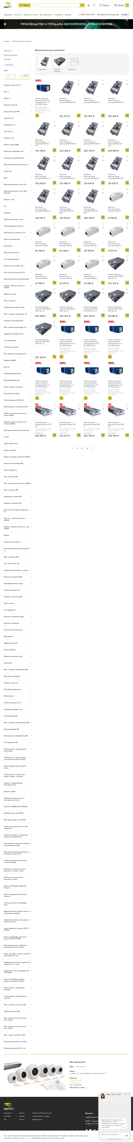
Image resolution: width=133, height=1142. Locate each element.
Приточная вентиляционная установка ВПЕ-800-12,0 (67, 100)
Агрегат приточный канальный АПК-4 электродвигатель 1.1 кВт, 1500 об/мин (66, 384)
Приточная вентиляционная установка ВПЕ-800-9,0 (115, 176)
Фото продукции (45, 14)
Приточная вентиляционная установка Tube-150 (65, 276)
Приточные (7, 51)
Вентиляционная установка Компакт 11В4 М (67, 424)
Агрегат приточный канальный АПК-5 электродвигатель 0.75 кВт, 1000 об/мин (67, 343)
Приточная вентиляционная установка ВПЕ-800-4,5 (43, 209)
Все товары (7, 1116)
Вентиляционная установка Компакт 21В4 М (92, 424)
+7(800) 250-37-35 (92, 1117)
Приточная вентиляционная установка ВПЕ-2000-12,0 (115, 143)
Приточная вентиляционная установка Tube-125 (41, 276)
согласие (28, 1138)
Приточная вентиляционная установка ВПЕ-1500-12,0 (42, 143)
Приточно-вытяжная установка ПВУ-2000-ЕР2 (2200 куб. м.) (91, 309)
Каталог (26, 5)
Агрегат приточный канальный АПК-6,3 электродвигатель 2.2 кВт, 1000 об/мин (115, 384)
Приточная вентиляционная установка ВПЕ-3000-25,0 (66, 210)
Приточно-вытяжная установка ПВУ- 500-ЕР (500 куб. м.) (115, 276)
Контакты (68, 14)
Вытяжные (7, 59)
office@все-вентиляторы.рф (108, 14)
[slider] (6, 79)
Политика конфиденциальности (42, 1113)
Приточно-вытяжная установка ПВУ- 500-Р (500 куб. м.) (115, 309)
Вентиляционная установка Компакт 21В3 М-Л (116, 424)
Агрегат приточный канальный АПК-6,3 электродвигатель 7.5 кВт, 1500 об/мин (91, 384)
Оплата (21, 1119)
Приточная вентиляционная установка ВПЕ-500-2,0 (67, 176)
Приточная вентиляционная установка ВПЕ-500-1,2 (42, 176)
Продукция (8, 14)
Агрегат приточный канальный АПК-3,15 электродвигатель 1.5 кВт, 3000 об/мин (42, 101)
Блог (5, 1119)
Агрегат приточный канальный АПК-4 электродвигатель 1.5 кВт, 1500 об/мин (115, 343)
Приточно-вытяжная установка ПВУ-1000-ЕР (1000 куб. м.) (43, 309)
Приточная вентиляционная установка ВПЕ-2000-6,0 (67, 142)
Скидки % (18, 14)
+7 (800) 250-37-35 (86, 14)
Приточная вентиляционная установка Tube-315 (65, 244)
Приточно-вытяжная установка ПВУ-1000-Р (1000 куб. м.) (42, 342)
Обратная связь (37, 1119)
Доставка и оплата (31, 14)
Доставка (22, 1116)
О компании (58, 14)
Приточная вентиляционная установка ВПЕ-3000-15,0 (91, 210)
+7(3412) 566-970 (76, 1080)
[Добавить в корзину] (37, 116)
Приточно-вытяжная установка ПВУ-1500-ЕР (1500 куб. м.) (67, 309)
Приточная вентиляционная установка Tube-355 (90, 244)
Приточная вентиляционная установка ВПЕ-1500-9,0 (116, 100)
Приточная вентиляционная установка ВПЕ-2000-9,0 (92, 142)
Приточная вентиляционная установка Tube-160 (114, 209)
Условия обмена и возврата (41, 1116)
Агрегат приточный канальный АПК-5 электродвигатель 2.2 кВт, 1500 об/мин (42, 384)
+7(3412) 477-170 (75, 1083)
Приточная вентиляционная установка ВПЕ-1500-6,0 (92, 100)
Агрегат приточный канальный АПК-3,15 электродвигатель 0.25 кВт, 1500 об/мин (91, 343)
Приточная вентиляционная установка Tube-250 (41, 244)
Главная (6, 41)
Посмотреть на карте (77, 1087)
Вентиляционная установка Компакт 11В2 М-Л (43, 424)
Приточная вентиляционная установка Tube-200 (90, 276)
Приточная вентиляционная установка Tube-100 (114, 244)
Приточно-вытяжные (10, 55)
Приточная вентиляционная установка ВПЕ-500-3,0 (91, 176)
